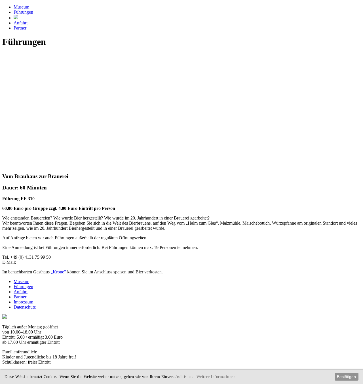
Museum (21, 7)
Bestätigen (346, 376)
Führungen (23, 12)
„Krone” (58, 271)
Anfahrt (21, 22)
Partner (20, 28)
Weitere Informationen (216, 376)
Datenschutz (25, 307)
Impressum (23, 301)
